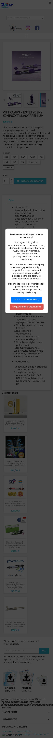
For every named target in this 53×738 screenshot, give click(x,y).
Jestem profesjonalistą (26, 299)
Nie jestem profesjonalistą (26, 306)
